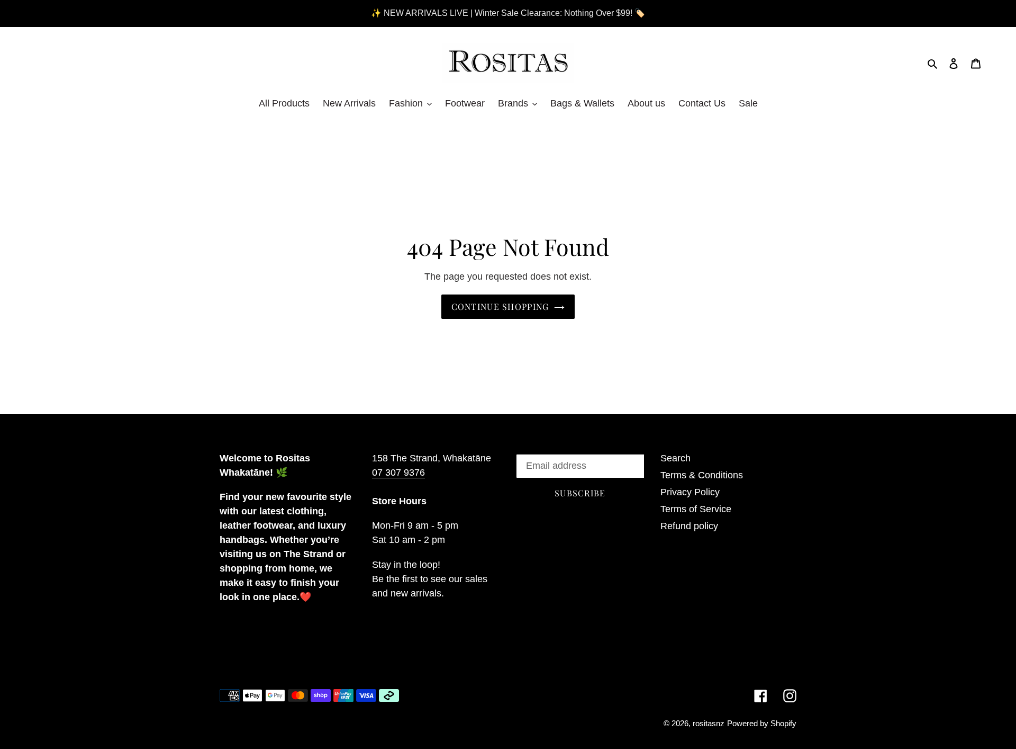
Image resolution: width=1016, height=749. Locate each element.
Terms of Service (695, 509)
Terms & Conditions (701, 475)
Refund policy (689, 526)
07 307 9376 (398, 472)
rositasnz (708, 723)
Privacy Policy (690, 492)
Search (675, 458)
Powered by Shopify (761, 723)
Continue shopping (500, 306)
